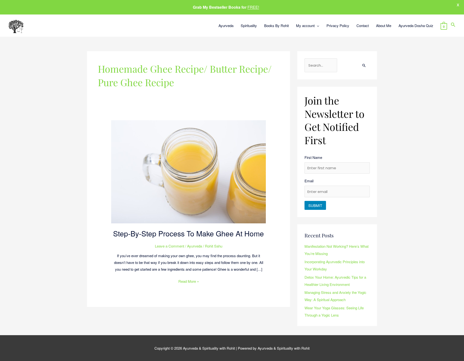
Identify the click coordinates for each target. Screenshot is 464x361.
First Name (313, 157)
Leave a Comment (169, 245)
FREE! (253, 7)
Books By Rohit (276, 25)
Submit (315, 205)
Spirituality (249, 25)
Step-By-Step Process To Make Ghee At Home (188, 233)
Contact (362, 25)
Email (308, 180)
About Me (383, 25)
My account (305, 25)
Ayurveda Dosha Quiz (416, 25)
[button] (453, 25)
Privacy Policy (337, 25)
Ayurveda (225, 25)
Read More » (188, 281)
